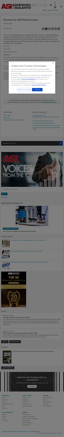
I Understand (37, 89)
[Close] (53, 63)
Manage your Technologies (24, 89)
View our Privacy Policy (38, 85)
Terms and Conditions (28, 79)
